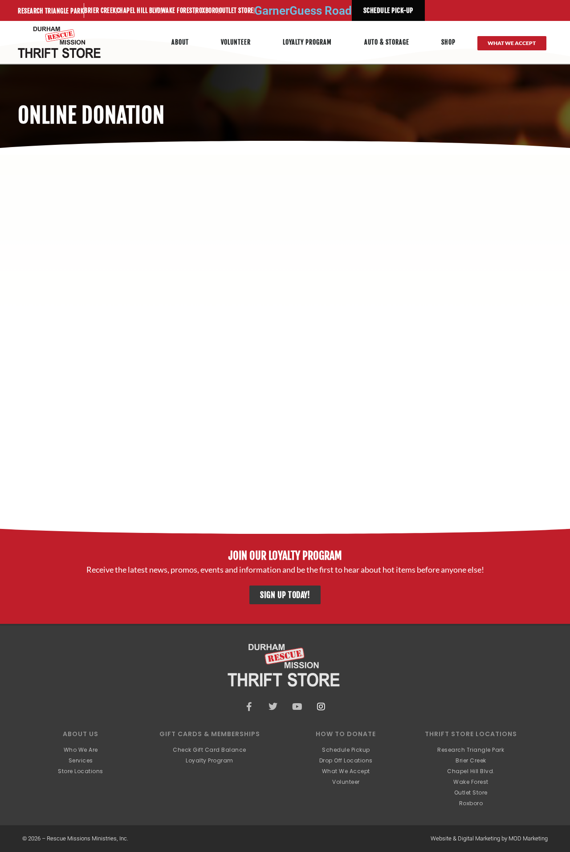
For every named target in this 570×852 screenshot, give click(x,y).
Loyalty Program (307, 42)
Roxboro (207, 10)
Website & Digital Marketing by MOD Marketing (489, 838)
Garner (271, 10)
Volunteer (236, 42)
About (180, 42)
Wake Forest (178, 10)
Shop (448, 42)
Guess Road (320, 10)
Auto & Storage (386, 42)
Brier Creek (100, 10)
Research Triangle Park (51, 11)
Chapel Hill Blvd (139, 10)
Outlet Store (236, 10)
